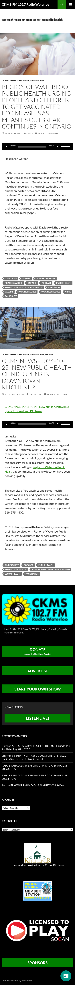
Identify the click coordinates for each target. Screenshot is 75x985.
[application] (37, 146)
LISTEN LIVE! (37, 718)
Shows (49, 354)
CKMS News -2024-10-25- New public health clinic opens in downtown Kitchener (37, 374)
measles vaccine (13, 283)
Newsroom (37, 80)
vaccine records (27, 291)
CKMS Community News (15, 80)
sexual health (12, 574)
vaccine (9, 291)
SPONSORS (37, 962)
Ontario (32, 283)
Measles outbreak (45, 278)
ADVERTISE (37, 671)
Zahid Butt (11, 296)
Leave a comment (48, 133)
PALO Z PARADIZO (13, 765)
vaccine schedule (50, 291)
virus (68, 291)
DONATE (37, 651)
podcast (46, 283)
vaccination (32, 574)
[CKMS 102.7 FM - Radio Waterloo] (37, 609)
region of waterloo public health (23, 287)
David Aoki (11, 278)
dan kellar (35, 394)
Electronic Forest (33, 759)
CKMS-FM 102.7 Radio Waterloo (25, 4)
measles (26, 278)
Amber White (12, 565)
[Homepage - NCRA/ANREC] (37, 890)
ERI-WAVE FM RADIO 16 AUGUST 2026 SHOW (37, 785)
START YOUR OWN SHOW (37, 689)
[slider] (66, 146)
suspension (54, 287)
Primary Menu (70, 4)
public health (63, 283)
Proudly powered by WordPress (17, 980)
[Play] (6, 146)
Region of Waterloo (16, 569)
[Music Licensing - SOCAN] (37, 930)
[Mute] (58, 146)
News (29, 133)
